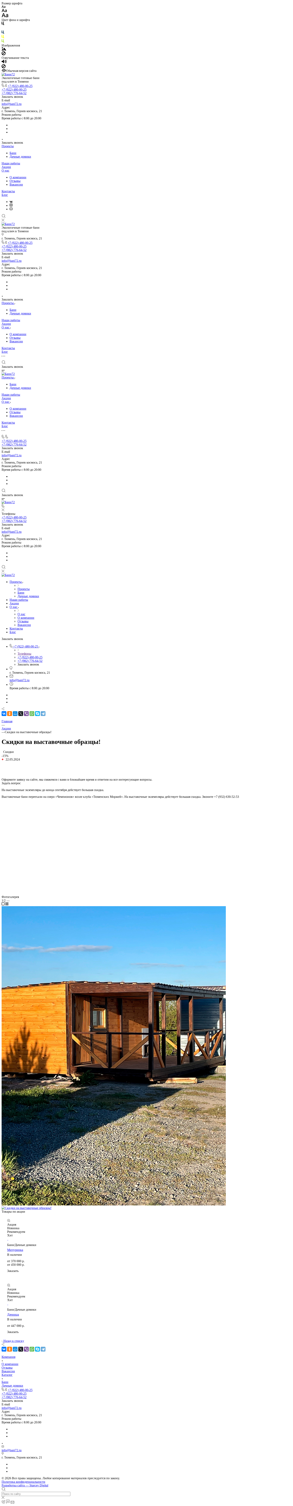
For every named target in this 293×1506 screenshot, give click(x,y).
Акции (6, 167)
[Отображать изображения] (4, 49)
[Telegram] (43, 713)
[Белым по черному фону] (3, 28)
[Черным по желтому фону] (3, 37)
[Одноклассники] (9, 713)
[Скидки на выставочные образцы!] (114, 1204)
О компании (18, 177)
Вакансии (16, 184)
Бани (13, 153)
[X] (20, 713)
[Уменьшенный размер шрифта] (3, 7)
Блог (5, 195)
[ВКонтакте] (11, 201)
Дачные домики (20, 156)
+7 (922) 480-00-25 (20, 86)
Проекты (8, 146)
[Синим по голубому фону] (3, 33)
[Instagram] (11, 205)
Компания (8, 1357)
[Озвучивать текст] (4, 62)
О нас (5, 170)
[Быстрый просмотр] (8, 1221)
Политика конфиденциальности (23, 1481)
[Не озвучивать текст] (4, 67)
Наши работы (11, 163)
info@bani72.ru (12, 104)
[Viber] (26, 713)
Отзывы (15, 181)
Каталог (7, 1374)
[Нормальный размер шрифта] (4, 11)
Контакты (8, 191)
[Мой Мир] (15, 713)
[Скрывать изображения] (4, 54)
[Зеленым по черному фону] (3, 42)
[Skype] (37, 713)
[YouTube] (11, 209)
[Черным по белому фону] (3, 24)
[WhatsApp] (31, 713)
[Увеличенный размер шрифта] (5, 16)
